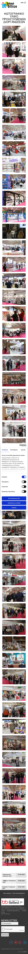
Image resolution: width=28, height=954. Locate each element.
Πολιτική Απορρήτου (18, 893)
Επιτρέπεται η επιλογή (14, 503)
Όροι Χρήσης (7, 893)
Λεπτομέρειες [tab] (14, 449)
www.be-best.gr (17, 906)
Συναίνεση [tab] (5, 449)
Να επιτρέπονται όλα (14, 498)
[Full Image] (14, 33)
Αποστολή (5, 935)
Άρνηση (14, 507)
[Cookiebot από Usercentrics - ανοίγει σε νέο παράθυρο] (19, 445)
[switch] (24, 481)
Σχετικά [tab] (23, 449)
